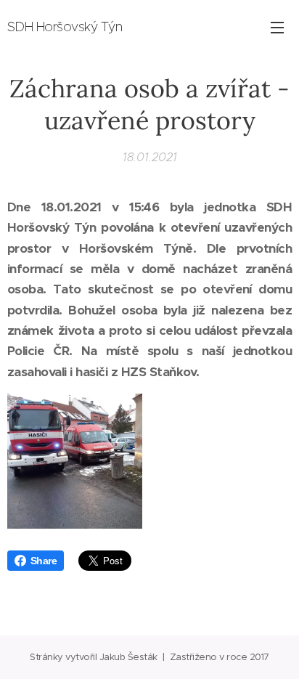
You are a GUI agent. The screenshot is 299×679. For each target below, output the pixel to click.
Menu (277, 26)
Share (43, 560)
